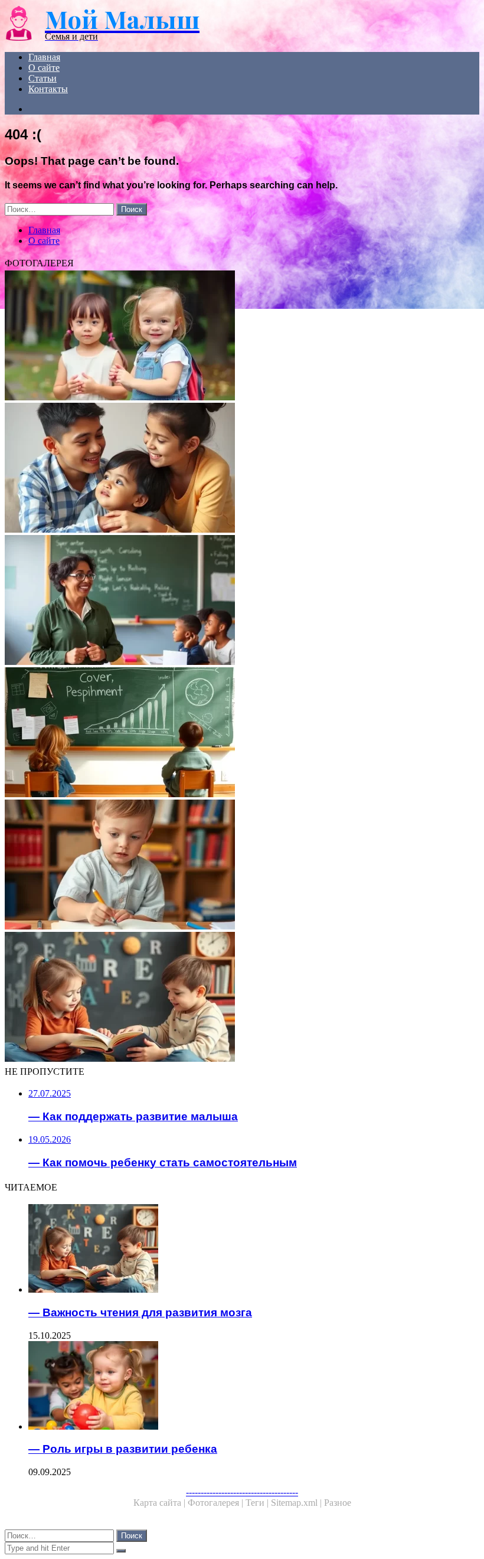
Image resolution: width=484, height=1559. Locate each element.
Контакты (48, 89)
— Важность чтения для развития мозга (140, 1312)
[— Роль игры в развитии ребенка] (253, 1386)
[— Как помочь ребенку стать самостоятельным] (242, 336)
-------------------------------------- (242, 1492)
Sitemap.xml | (297, 1503)
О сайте (44, 68)
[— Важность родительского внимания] (242, 469)
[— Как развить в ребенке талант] (242, 866)
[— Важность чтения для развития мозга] (242, 998)
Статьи (42, 78)
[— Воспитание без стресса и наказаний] (242, 733)
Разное (337, 1503)
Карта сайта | (160, 1503)
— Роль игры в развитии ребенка (122, 1449)
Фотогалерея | (217, 1503)
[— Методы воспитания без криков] (242, 601)
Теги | (258, 1503)
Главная (44, 57)
